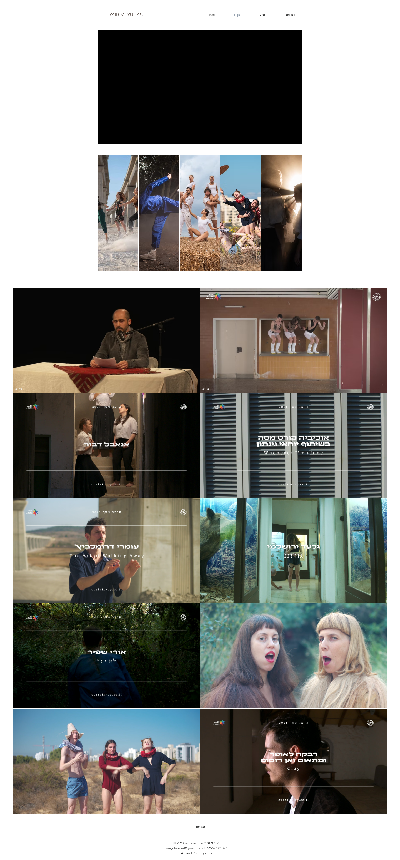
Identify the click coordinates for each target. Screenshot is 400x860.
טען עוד (200, 827)
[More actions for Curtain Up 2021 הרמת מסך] (381, 282)
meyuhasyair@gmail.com (184, 848)
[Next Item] (294, 213)
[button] (381, 282)
